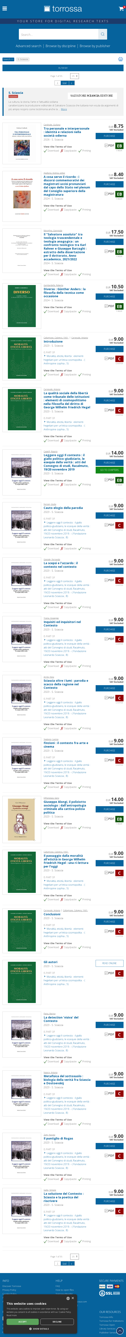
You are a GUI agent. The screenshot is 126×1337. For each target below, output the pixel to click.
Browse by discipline (61, 46)
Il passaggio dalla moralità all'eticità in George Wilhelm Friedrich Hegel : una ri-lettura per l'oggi (66, 861)
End (64, 82)
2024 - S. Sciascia (53, 198)
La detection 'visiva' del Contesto (61, 1019)
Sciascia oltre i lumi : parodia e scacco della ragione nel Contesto (66, 684)
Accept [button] (23, 1321)
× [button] (72, 1298)
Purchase (109, 135)
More (64, 109)
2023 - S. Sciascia (53, 345)
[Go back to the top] (120, 1331)
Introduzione (53, 341)
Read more (12, 1315)
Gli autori (50, 962)
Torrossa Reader (64, 1293)
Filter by (63, 67)
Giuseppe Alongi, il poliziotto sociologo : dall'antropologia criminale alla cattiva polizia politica (65, 807)
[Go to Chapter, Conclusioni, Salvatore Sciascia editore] (22, 930)
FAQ (58, 1286)
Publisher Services (108, 1332)
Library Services (107, 1328)
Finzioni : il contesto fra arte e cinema (66, 744)
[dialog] (40, 1314)
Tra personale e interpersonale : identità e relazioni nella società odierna (66, 131)
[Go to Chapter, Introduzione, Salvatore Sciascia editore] (22, 357)
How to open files (65, 1289)
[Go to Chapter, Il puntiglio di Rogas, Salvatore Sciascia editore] (22, 1155)
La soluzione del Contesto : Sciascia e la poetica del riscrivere (64, 1197)
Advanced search (29, 46)
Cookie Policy (9, 1293)
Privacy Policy (9, 1289)
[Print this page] (121, 59)
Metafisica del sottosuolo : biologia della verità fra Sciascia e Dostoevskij (67, 1079)
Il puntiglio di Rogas (58, 1138)
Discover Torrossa (11, 1286)
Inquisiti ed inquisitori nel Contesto (62, 623)
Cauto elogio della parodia (63, 508)
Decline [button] (57, 1321)
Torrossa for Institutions (111, 1320)
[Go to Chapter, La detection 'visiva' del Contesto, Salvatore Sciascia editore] (22, 1034)
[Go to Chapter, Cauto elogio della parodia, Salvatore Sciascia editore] (22, 524)
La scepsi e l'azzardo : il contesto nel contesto (61, 565)
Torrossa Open (107, 1324)
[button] (102, 34)
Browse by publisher (95, 46)
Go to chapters (109, 469)
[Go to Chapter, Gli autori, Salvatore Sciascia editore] (22, 982)
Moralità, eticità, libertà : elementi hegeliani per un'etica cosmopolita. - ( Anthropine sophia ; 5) (64, 359)
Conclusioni (52, 914)
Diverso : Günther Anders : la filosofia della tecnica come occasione (65, 292)
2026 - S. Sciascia (53, 139)
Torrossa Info (106, 1317)
